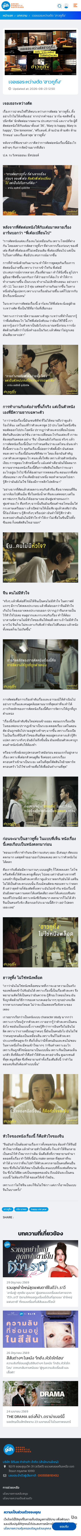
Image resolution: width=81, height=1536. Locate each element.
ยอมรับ (64, 1526)
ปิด (74, 1517)
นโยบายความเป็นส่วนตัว (17, 1498)
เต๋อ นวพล (21, 1209)
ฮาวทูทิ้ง (7, 1209)
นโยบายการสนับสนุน (15, 1493)
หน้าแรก (8, 15)
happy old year (39, 1209)
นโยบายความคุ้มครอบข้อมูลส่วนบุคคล (27, 1528)
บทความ (22, 15)
